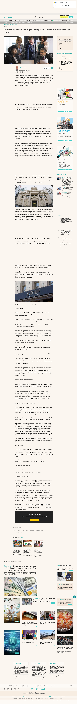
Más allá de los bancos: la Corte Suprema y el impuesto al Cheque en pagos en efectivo (66, 69)
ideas (16, 24)
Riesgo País (38, 14)
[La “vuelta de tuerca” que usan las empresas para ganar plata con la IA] (12, 642)
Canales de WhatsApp (22, 696)
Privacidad (46, 698)
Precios (18, 530)
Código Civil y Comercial (18, 532)
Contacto (13, 696)
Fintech (29, 685)
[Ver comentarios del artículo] (27, 72)
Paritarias (59, 685)
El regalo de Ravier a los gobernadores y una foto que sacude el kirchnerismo (66, 63)
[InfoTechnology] (50, 693)
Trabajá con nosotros (61, 696)
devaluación (32, 530)
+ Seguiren (47, 68)
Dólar (15, 14)
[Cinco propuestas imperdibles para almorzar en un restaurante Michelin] (65, 621)
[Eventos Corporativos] (31, 693)
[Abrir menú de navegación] (4, 17)
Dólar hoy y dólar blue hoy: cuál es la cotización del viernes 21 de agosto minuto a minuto (55, 22)
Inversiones (65, 685)
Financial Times (62, 160)
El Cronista (6, 24)
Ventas (22, 530)
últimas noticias (7, 14)
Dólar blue (22, 14)
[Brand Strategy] (37, 693)
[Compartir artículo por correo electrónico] (25, 72)
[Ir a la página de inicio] (9, 17)
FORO (54, 14)
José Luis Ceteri (23, 67)
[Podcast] (42, 693)
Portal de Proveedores (50, 696)
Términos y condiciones (39, 698)
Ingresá (71, 17)
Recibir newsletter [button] (66, 111)
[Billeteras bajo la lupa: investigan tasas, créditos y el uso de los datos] (47, 615)
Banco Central (25, 532)
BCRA (31, 532)
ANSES (71, 685)
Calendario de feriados (47, 685)
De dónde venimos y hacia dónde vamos (65, 131)
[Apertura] (25, 693)
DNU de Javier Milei (39, 530)
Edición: (69, 14)
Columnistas (11, 24)
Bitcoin (24, 685)
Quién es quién (46, 14)
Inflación (27, 530)
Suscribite (32, 696)
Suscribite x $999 (64, 17)
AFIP (54, 685)
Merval (34, 685)
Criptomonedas (18, 685)
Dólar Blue (11, 685)
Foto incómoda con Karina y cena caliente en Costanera (66, 57)
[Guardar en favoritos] (52, 68)
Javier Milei (30, 14)
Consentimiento (52, 698)
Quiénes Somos (40, 696)
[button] (74, 597)
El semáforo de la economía (63, 101)
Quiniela (39, 685)
